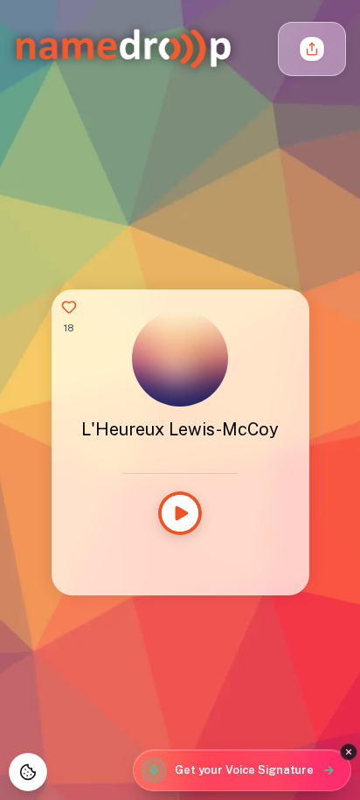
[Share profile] (312, 49)
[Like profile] (69, 307)
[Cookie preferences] (28, 772)
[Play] (180, 513)
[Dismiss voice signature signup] (348, 752)
